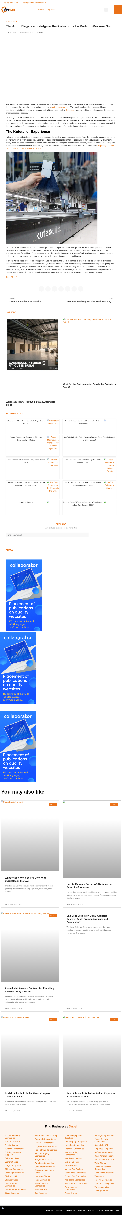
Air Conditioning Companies (12, 1136)
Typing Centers (101, 1190)
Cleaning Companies (14, 1172)
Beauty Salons (11, 1145)
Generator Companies (45, 1166)
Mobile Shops (71, 1165)
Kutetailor (70, 110)
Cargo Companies (13, 1165)
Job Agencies (41, 1193)
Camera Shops (11, 1162)
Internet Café (41, 1189)
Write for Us (70, 1210)
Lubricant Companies (74, 1148)
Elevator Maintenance (44, 1142)
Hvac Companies (42, 1180)
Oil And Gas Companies (75, 1176)
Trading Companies (103, 1180)
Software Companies (104, 1152)
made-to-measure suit (60, 107)
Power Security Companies (101, 1140)
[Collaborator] (24, 630)
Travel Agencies (101, 1187)
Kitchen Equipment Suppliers (73, 1136)
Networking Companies (75, 1172)
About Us (49, 1210)
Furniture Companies (44, 1163)
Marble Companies (73, 1158)
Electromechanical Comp (46, 1135)
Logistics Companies (74, 1145)
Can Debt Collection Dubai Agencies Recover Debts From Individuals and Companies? (87, 919)
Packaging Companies (75, 1180)
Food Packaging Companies (42, 1154)
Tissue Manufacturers (104, 1172)
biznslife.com (11, 277)
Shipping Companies (103, 1148)
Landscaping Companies (76, 1141)
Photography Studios (104, 1135)
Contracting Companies (16, 1189)
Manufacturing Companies (71, 1153)
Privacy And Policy (112, 1210)
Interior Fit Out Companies (41, 1184)
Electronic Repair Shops (45, 1139)
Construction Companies (11, 1184)
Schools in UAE (101, 1145)
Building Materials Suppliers (13, 1153)
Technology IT (12, 22)
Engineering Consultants (46, 1146)
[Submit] (99, 535)
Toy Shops (99, 1176)
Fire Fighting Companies (46, 1150)
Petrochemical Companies (71, 1188)
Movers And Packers (74, 1169)
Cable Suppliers (12, 1158)
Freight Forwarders (43, 1159)
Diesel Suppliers (12, 1193)
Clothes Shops (11, 1180)
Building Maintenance (14, 1148)
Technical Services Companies (102, 1167)
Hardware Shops (42, 1176)
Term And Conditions (95, 1210)
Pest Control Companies (76, 1183)
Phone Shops (71, 1193)
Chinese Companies (14, 1169)
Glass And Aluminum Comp (44, 1171)
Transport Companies (104, 1183)
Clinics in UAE (11, 1176)
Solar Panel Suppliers (104, 1156)
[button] (106, 10)
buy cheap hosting (26, 502)
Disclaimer (81, 1210)
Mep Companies (72, 1162)
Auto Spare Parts (12, 1141)
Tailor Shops (100, 1163)
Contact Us (59, 1210)
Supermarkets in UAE (104, 1159)
